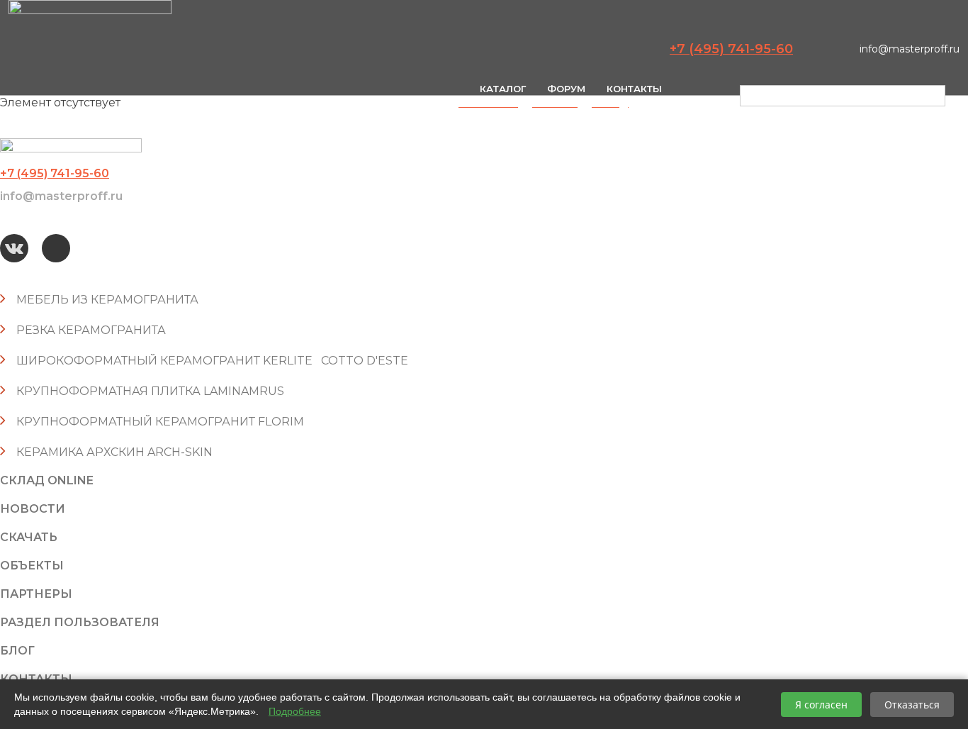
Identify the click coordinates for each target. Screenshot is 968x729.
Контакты (634, 88)
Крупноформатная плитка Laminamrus (150, 391)
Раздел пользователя (79, 622)
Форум (566, 88)
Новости (32, 509)
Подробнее (295, 711)
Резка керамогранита (91, 330)
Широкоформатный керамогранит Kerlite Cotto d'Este (212, 360)
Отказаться (912, 704)
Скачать (28, 537)
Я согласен (821, 704)
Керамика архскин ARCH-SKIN (114, 452)
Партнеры (36, 594)
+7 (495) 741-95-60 (731, 49)
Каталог (503, 88)
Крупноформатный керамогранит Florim (160, 421)
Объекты (32, 565)
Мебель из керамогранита (107, 299)
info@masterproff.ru (909, 49)
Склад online (47, 480)
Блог (17, 650)
